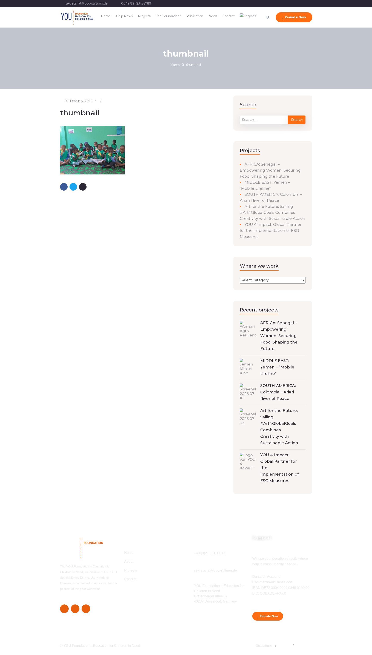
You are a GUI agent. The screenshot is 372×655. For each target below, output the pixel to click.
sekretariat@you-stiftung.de (86, 3)
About (128, 561)
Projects (144, 16)
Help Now (123, 16)
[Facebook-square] (64, 608)
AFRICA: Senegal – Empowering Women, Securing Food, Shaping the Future (270, 170)
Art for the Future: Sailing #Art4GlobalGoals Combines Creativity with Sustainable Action (272, 212)
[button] (275, 646)
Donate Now (295, 17)
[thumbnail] (92, 150)
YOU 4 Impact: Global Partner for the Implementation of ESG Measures (270, 230)
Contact (229, 16)
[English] (248, 16)
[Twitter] (75, 608)
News (213, 16)
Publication (194, 16)
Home (106, 16)
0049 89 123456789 (136, 3)
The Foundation (168, 16)
